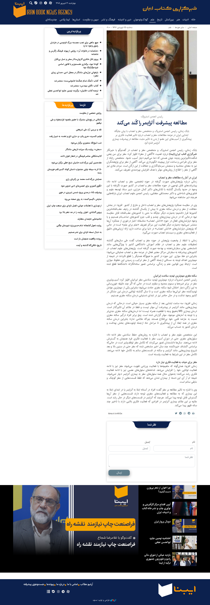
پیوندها (50, 584)
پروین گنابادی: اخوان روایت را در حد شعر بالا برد (80, 212)
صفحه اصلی (192, 27)
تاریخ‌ (159, 19)
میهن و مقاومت (91, 19)
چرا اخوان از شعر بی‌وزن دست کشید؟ (159, 490)
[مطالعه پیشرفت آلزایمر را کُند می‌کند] (152, 70)
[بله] (53, 591)
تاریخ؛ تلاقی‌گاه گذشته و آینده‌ (89, 245)
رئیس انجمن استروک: (152, 116)
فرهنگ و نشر (108, 19)
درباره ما (60, 584)
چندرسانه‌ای (51, 19)
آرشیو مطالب (86, 584)
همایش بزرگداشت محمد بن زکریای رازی (84, 179)
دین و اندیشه (124, 19)
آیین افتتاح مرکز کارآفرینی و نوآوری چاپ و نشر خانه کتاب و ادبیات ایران (156, 508)
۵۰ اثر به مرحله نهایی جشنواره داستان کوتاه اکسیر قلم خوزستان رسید (74, 171)
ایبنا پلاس (65, 19)
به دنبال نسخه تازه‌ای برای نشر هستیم (85, 232)
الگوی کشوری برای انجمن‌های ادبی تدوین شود (81, 186)
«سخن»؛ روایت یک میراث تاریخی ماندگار (83, 149)
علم (152, 19)
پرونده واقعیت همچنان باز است (88, 239)
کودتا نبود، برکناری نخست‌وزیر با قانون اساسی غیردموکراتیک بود (78, 65)
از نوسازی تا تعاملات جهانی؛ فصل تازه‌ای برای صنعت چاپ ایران (74, 206)
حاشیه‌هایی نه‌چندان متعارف (89, 219)
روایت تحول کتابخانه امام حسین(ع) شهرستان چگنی (79, 225)
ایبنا (170, 9)
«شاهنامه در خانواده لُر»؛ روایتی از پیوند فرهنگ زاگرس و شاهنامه (73, 52)
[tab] (82, 105)
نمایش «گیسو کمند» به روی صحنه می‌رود (83, 199)
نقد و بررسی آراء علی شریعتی (89, 129)
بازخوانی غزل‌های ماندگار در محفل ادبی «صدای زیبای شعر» (74, 74)
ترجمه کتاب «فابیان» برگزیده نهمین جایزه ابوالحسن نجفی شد (73, 92)
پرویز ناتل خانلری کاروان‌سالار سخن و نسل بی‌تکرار (76, 59)
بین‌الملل (169, 19)
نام (193, 442)
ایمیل (147, 442)
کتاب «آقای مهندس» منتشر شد (84, 86)
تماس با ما (72, 584)
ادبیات (185, 19)
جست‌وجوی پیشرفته (34, 584)
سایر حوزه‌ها (179, 27)
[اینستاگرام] (58, 591)
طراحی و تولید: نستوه (101, 600)
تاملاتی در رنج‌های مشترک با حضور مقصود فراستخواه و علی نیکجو (76, 121)
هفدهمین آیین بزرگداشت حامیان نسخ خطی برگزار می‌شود (76, 162)
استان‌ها (76, 19)
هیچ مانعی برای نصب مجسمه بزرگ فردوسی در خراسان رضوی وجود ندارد (74, 44)
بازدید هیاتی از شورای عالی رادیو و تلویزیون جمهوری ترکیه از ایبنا (157, 559)
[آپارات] (68, 591)
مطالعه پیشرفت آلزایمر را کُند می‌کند (152, 122)
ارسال (119, 472)
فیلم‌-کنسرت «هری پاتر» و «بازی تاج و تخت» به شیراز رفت (75, 136)
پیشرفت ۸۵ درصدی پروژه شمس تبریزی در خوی (80, 192)
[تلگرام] (63, 591)
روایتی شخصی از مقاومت (91, 113)
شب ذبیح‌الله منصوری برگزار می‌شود (86, 143)
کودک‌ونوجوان (141, 19)
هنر (178, 19)
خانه (193, 19)
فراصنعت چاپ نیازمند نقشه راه (106, 544)
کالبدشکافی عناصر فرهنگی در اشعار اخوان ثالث (81, 156)
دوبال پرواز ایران (162, 521)
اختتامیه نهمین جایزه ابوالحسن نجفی (160, 540)
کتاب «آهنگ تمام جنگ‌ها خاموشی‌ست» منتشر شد (76, 81)
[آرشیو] (48, 591)
